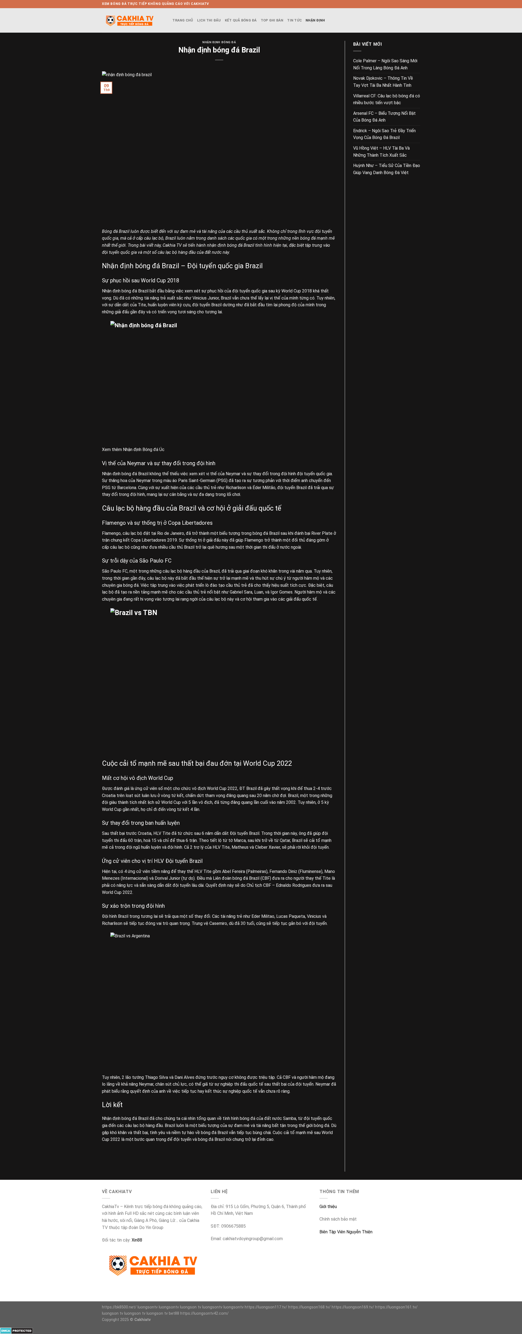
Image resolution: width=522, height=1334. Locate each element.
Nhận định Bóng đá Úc (143, 449)
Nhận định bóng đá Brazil (125, 1118)
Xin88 (137, 1240)
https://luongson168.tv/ (309, 1307)
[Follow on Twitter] (407, 4)
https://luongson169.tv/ (353, 1307)
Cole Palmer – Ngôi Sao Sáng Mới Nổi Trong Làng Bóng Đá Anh (385, 64)
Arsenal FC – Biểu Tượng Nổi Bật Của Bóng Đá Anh (384, 117)
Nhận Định (315, 20)
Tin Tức (294, 20)
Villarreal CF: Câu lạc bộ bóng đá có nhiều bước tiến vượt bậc (386, 99)
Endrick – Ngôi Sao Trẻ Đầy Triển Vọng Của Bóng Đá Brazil (384, 134)
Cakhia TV (172, 245)
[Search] (166, 20)
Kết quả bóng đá (241, 20)
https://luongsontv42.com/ (204, 1313)
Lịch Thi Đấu (209, 20)
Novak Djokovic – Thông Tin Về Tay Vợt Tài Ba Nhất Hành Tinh (383, 82)
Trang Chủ (182, 20)
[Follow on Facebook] (401, 4)
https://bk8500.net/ (119, 1307)
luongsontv (148, 1307)
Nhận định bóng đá (219, 42)
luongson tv (190, 1307)
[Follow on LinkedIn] (417, 4)
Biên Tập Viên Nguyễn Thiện (345, 1231)
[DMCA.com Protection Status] (16, 1330)
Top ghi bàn (272, 20)
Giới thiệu (328, 1206)
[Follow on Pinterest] (412, 4)
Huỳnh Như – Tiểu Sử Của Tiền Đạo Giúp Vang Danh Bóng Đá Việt (386, 169)
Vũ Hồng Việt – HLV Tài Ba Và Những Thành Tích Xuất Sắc (381, 152)
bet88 (174, 1313)
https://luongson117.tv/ (266, 1307)
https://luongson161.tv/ (396, 1307)
